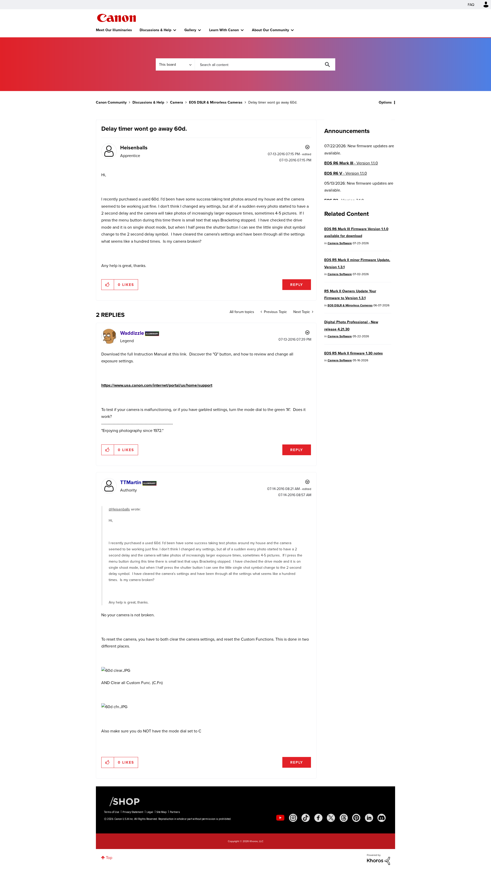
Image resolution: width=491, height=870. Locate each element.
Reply (296, 284)
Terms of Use (111, 812)
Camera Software (340, 243)
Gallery (190, 29)
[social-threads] (344, 818)
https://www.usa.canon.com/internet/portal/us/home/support (156, 385)
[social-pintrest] (356, 818)
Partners (175, 812)
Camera (176, 102)
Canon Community (116, 18)
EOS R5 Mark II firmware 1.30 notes (353, 353)
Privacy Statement (132, 812)
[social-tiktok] (306, 818)
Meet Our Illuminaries (114, 29)
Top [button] (109, 857)
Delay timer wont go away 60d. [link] (272, 102)
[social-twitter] (331, 818)
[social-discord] (381, 818)
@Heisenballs (119, 509)
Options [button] (385, 102)
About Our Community (270, 29)
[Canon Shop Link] (122, 801)
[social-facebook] (318, 818)
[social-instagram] (293, 818)
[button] (108, 285)
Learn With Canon (224, 29)
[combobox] (265, 64)
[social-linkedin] (369, 818)
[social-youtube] (280, 818)
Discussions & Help (155, 29)
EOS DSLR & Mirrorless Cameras (215, 102)
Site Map (161, 812)
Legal (150, 812)
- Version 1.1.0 (351, 163)
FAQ (471, 4)
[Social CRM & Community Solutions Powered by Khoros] (378, 859)
